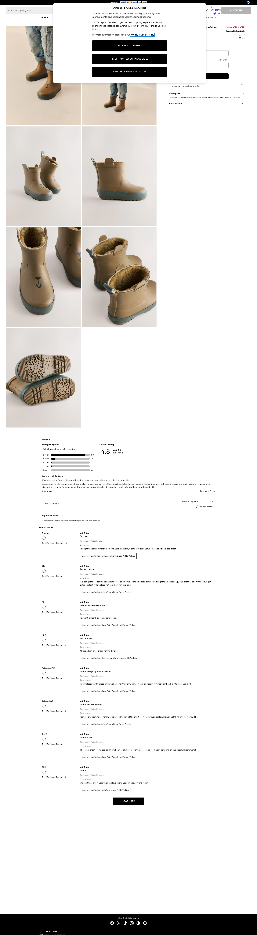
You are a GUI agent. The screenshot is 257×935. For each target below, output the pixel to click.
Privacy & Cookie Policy (142, 34)
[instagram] (131, 923)
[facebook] (112, 923)
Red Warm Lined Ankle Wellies (115, 790)
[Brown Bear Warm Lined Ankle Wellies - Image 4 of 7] (119, 176)
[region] (129, 43)
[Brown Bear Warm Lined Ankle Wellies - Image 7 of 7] (43, 377)
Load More (129, 801)
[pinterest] (138, 923)
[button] (207, 93)
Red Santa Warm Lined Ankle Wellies (118, 556)
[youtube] (145, 923)
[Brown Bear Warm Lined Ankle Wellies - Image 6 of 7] (119, 277)
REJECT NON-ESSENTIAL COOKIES (129, 59)
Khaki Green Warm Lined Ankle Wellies (119, 658)
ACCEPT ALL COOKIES (129, 45)
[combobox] (200, 501)
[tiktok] (125, 923)
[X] (118, 923)
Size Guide (224, 60)
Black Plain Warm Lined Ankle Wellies (118, 625)
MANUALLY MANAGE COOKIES (129, 71)
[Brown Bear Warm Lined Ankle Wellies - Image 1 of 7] (43, 75)
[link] (206, 10)
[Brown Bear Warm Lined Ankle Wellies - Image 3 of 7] (43, 176)
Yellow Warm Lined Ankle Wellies (116, 592)
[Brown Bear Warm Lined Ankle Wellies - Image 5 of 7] (43, 277)
